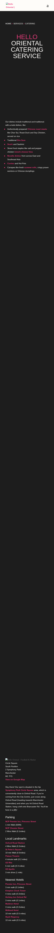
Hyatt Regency (12, 917)
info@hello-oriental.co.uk (17, 325)
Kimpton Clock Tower (15, 891)
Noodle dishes (14, 156)
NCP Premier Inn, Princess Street (20, 821)
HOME (8, 23)
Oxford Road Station (15, 843)
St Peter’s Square (13, 849)
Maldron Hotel (12, 904)
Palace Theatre (12, 856)
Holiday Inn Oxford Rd (15, 897)
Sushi (10, 144)
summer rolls (30, 167)
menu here (33, 266)
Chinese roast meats (37, 129)
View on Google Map (15, 779)
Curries (10, 163)
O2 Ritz (8, 863)
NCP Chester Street (14, 828)
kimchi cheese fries (24, 152)
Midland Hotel (12, 910)
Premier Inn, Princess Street (18, 884)
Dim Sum (21, 140)
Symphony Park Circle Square (19, 790)
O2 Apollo (10, 869)
